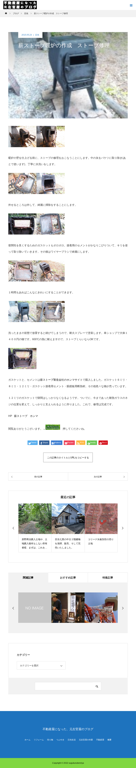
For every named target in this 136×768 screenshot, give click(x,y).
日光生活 (72, 740)
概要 (109, 740)
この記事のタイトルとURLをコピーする (68, 457)
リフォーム (39, 740)
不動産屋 (100, 740)
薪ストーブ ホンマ (26, 416)
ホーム (28, 740)
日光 (37, 35)
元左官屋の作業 (86, 740)
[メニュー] (131, 5)
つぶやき (60, 740)
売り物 (50, 740)
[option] (35, 527)
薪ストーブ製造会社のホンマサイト (61, 379)
